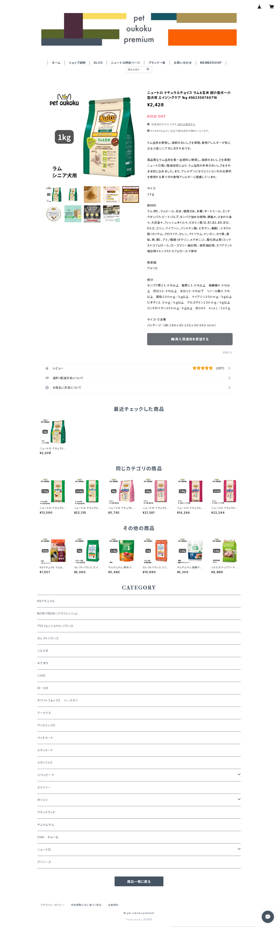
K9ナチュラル (46, 601)
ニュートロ (44, 849)
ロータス (43, 688)
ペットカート (45, 737)
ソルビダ (42, 650)
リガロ (41, 675)
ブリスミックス (46, 725)
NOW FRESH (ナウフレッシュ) (57, 613)
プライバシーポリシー (52, 904)
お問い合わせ (183, 62)
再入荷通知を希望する (192, 339)
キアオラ (42, 663)
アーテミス (44, 713)
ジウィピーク (45, 775)
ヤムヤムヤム (45, 824)
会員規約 (113, 904)
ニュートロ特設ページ (125, 62)
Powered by (134, 919)
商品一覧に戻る (139, 882)
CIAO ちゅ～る (48, 837)
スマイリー (44, 787)
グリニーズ (44, 862)
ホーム (56, 62)
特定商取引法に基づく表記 (86, 904)
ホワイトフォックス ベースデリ (57, 700)
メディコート (45, 750)
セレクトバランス (48, 638)
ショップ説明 (77, 62)
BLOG (98, 62)
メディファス (45, 762)
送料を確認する (186, 124)
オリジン (42, 800)
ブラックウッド (46, 812)
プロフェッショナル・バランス (55, 626)
